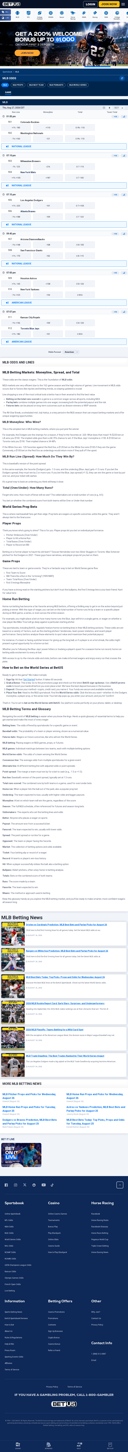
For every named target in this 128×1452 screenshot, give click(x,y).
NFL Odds (9, 1220)
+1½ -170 (16, 256)
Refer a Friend (54, 1350)
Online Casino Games (57, 1214)
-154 (48, 295)
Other (96, 1301)
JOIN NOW (109, 4)
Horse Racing (102, 1203)
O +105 (80, 206)
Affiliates (8, 1363)
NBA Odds (9, 1227)
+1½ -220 (16, 206)
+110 (48, 127)
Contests (52, 1325)
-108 (48, 245)
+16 (115, 117)
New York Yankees (29, 289)
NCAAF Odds (10, 1252)
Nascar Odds (10, 1271)
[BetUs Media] (7, 1185)
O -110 (80, 127)
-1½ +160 (16, 138)
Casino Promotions (56, 1312)
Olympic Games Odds (14, 1278)
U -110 (80, 138)
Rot (117, 108)
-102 (48, 256)
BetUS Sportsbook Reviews (16, 1318)
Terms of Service (12, 1370)
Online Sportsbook (12, 1214)
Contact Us (96, 1318)
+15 (115, 273)
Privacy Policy (97, 1325)
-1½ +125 (16, 295)
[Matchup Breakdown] (124, 116)
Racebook (95, 1214)
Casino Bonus (54, 1344)
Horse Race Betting (99, 1233)
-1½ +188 (16, 217)
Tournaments (54, 1220)
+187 (48, 178)
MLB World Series (78, 85)
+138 (48, 284)
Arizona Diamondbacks (32, 239)
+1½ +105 (16, 178)
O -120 (80, 284)
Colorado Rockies (29, 122)
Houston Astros (28, 278)
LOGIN (90, 4)
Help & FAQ (9, 1344)
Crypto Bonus (54, 1338)
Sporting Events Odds (14, 1357)
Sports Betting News (13, 1312)
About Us (8, 1331)
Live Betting (10, 1291)
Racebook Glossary (99, 1227)
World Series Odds (13, 1239)
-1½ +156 (16, 323)
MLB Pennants (56, 85)
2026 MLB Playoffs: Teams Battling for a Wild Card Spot (54, 1029)
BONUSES (48, 1448)
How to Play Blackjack (57, 1252)
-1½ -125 (16, 166)
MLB (17, 72)
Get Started (29, 679)
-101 (48, 206)
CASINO (18, 1448)
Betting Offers (60, 1301)
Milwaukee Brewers (30, 161)
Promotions (53, 1318)
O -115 (80, 166)
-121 (48, 138)
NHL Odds (9, 1246)
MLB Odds (9, 1233)
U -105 (80, 178)
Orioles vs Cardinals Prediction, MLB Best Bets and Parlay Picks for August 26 (66, 924)
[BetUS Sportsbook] (11, 4)
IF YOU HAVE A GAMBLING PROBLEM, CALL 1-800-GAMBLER (64, 1395)
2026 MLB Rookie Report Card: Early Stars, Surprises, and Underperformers (65, 1003)
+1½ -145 (16, 284)
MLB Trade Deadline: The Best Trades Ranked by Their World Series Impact (65, 1056)
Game (8, 92)
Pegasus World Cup (99, 1239)
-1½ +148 (16, 245)
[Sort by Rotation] (122, 107)
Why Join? (95, 1312)
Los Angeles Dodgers (31, 200)
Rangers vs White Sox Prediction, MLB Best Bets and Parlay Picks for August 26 (67, 951)
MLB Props (18, 85)
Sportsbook (7, 72)
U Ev (80, 295)
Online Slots (53, 1239)
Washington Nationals (31, 133)
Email (93, 1360)
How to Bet (9, 1325)
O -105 (80, 245)
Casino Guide (54, 1246)
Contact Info (101, 1343)
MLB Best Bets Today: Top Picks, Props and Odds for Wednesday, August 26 (65, 977)
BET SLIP (110, 1448)
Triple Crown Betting (100, 1246)
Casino (53, 1203)
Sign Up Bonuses (55, 1331)
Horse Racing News (99, 1252)
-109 (48, 217)
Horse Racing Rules (99, 1220)
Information (15, 1301)
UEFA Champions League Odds (18, 1265)
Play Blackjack (54, 1233)
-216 (48, 166)
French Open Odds (13, 1284)
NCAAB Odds (10, 1259)
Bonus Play (53, 1227)
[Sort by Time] (109, 107)
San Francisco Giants (31, 250)
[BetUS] (64, 1404)
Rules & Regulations (13, 1338)
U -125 (80, 217)
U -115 (80, 256)
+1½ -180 (16, 334)
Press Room (10, 1350)
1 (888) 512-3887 (98, 1354)
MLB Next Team (36, 85)
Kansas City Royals (30, 317)
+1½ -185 (16, 127)
